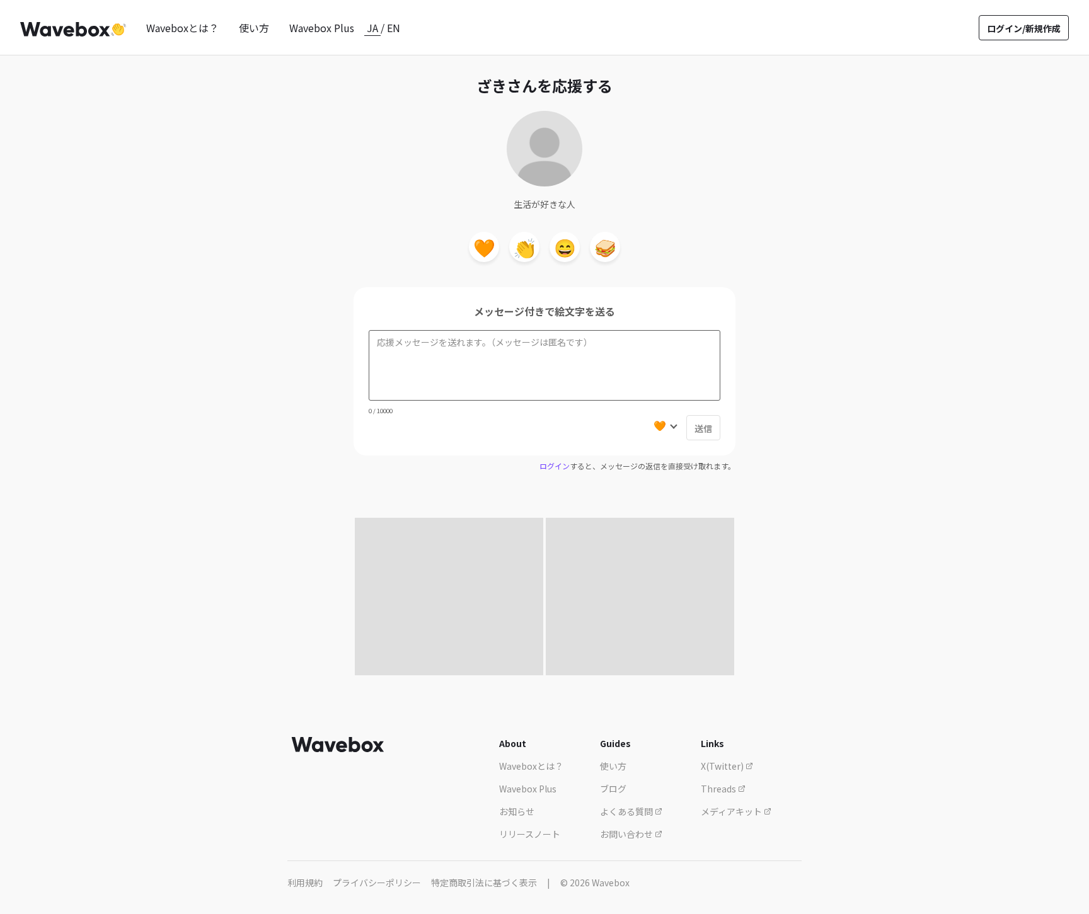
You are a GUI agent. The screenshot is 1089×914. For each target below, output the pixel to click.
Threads (719, 788)
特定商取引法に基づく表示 (484, 882)
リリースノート (529, 834)
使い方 (254, 27)
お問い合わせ (627, 834)
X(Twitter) (723, 766)
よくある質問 (627, 811)
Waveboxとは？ (182, 27)
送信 (703, 428)
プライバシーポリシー (377, 882)
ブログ (613, 788)
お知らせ (516, 811)
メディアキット (732, 811)
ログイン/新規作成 (1024, 28)
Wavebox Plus (321, 27)
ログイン (554, 465)
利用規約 (305, 882)
